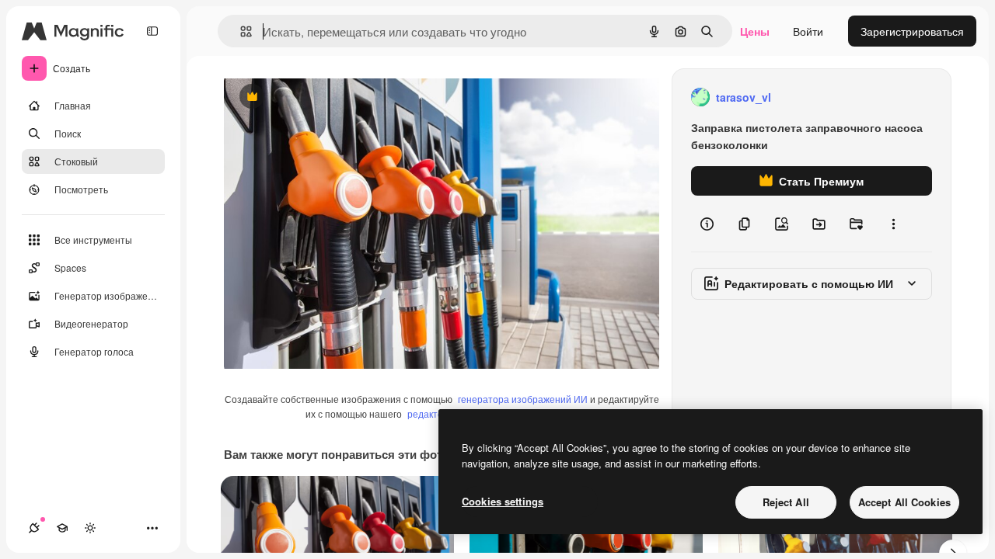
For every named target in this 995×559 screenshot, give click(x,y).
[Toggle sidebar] (152, 31)
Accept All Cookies (904, 502)
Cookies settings (502, 501)
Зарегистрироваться (912, 31)
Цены (755, 31)
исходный (328, 97)
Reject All (786, 502)
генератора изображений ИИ (523, 398)
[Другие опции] (893, 223)
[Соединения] (34, 528)
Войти (808, 31)
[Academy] (62, 528)
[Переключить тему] (90, 528)
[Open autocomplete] (239, 31)
